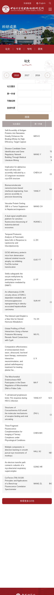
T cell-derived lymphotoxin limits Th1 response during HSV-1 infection (16, 398)
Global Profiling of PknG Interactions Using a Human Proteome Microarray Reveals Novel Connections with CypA (16, 334)
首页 (21, 32)
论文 (36, 32)
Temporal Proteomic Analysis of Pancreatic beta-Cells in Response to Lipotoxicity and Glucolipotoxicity (15, 240)
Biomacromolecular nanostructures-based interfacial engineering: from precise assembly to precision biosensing (16, 191)
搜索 (27, 117)
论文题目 (11, 86)
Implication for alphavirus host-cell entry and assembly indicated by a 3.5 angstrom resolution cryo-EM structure (15, 173)
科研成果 (29, 32)
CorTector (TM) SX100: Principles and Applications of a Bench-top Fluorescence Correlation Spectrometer (16, 484)
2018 (41, 32)
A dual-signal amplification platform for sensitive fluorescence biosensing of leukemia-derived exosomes (16, 222)
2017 (27, 75)
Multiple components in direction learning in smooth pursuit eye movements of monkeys (16, 451)
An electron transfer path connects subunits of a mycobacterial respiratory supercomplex (15, 466)
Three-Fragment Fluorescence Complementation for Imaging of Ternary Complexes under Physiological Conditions (15, 433)
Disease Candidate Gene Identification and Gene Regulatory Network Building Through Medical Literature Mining (15, 154)
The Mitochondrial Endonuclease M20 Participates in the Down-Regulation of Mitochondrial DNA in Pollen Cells (16, 382)
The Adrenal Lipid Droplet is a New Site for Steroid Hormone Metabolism (16, 319)
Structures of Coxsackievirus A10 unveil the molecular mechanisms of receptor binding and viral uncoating (16, 413)
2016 (37, 75)
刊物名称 (11, 101)
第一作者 (11, 94)
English (42, 3)
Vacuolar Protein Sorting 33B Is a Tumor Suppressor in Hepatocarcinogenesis (16, 206)
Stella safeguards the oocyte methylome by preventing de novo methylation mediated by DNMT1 (15, 279)
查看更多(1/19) (27, 501)
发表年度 (11, 108)
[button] (47, 75)
